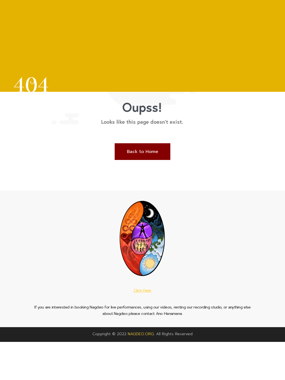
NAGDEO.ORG (141, 334)
